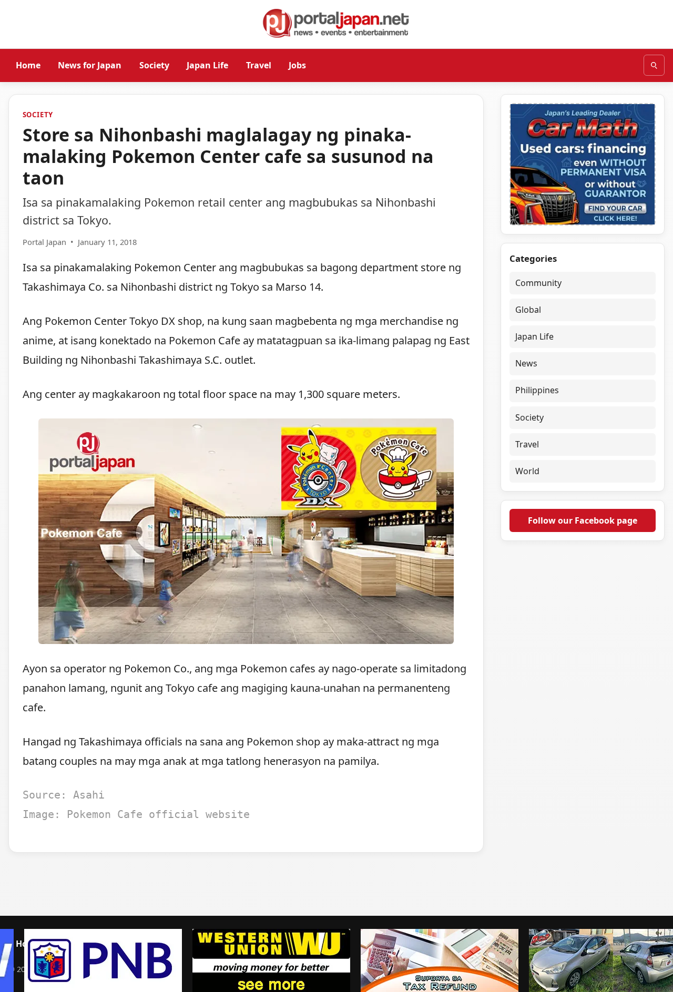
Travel (258, 64)
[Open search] (654, 65)
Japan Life (207, 64)
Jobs (297, 64)
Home (28, 64)
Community (538, 283)
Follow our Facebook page (582, 520)
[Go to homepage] (336, 23)
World (527, 471)
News (526, 363)
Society (154, 64)
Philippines (537, 390)
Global (528, 309)
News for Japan (89, 64)
